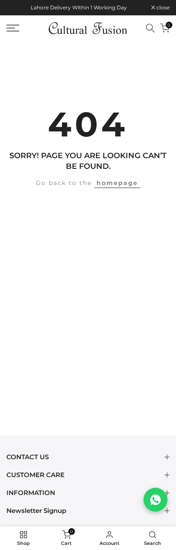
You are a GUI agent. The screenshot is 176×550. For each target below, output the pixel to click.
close (162, 7)
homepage (117, 183)
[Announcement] (79, 7)
